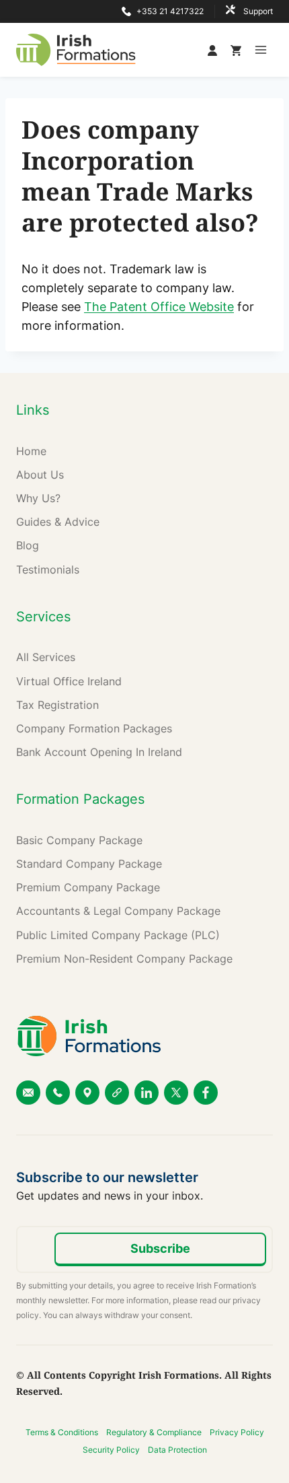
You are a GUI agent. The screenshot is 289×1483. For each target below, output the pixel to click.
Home (31, 451)
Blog (27, 545)
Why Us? (38, 498)
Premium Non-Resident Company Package (124, 958)
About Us (40, 474)
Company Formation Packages (94, 728)
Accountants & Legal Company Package (118, 911)
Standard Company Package (89, 863)
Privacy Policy (237, 1432)
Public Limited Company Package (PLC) (118, 935)
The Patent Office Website (159, 307)
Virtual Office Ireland (69, 681)
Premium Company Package (88, 887)
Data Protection (177, 1450)
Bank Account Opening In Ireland (99, 752)
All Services (45, 657)
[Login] (216, 50)
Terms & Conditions (62, 1432)
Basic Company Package (79, 840)
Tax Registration (57, 705)
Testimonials (47, 569)
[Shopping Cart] (236, 50)
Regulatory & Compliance (154, 1432)
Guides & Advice (57, 521)
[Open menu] (260, 49)
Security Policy (111, 1450)
